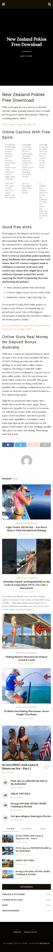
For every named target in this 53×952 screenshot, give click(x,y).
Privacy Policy (30, 932)
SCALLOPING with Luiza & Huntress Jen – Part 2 (20, 766)
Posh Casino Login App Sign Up (19, 124)
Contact (17, 932)
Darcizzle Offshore (26, 523)
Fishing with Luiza (12, 900)
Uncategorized (10, 910)
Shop (5, 905)
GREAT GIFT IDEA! (20, 793)
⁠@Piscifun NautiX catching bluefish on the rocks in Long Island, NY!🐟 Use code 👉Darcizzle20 (26, 584)
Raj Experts (44, 943)
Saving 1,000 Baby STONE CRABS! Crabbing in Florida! (33, 873)
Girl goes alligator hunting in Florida (31, 816)
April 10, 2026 (26, 56)
